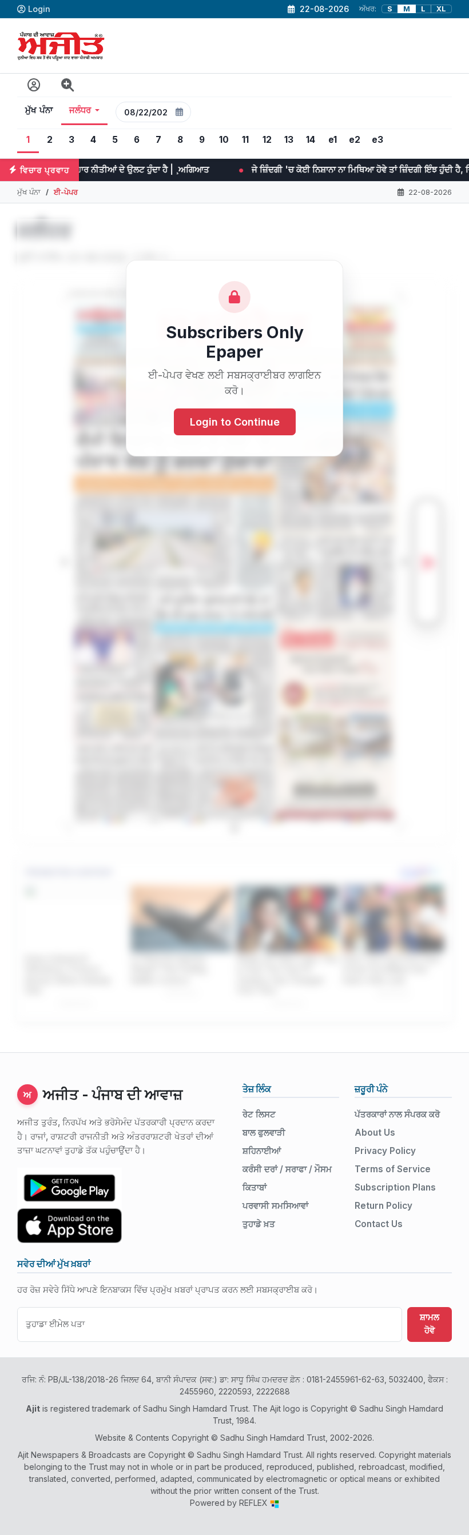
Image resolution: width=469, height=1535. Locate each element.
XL (441, 9)
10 (224, 139)
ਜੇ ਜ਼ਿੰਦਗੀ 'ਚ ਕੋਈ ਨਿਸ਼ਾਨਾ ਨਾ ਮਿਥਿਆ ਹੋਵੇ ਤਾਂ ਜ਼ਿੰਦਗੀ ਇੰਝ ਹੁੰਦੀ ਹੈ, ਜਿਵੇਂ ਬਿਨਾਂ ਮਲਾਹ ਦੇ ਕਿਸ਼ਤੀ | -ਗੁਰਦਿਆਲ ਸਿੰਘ (279, 169)
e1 (332, 139)
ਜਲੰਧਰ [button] (80, 110)
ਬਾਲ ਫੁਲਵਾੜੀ (264, 1132)
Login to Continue (235, 422)
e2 (354, 139)
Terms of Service (393, 1169)
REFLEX (254, 1503)
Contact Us (379, 1224)
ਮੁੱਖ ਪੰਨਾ (39, 110)
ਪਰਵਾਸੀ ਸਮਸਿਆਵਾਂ (275, 1205)
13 (288, 139)
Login (39, 9)
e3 (377, 139)
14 (310, 139)
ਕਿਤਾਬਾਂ (255, 1187)
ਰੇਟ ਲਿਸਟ (259, 1114)
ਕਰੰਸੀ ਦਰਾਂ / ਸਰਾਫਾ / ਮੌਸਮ (287, 1169)
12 (267, 139)
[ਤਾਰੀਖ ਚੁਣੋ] (179, 112)
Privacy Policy (385, 1150)
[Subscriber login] (34, 85)
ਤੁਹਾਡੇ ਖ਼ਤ (259, 1224)
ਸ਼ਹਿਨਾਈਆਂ (262, 1150)
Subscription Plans (395, 1187)
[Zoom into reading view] (68, 85)
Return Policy (383, 1205)
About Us (375, 1132)
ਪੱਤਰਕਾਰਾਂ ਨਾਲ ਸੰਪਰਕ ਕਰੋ (397, 1114)
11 (245, 139)
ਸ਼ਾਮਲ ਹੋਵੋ (429, 1324)
